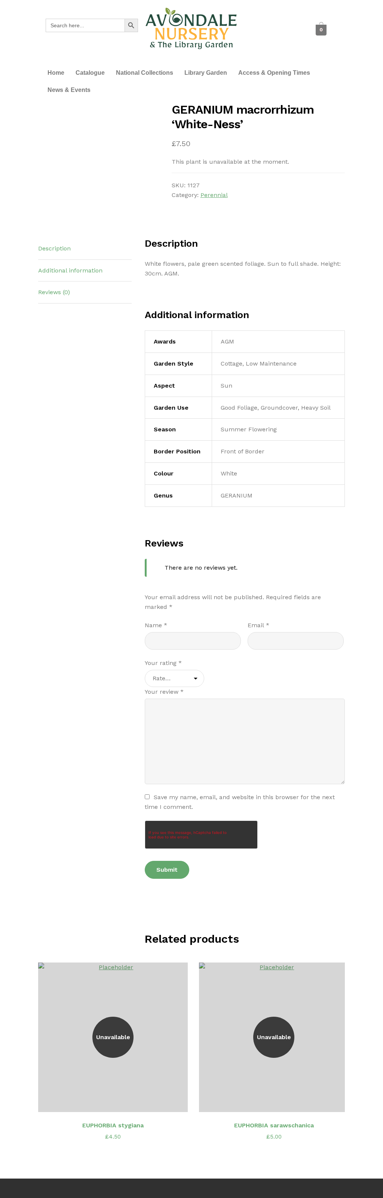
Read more (117, 1101)
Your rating (163, 662)
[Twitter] (276, 22)
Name (156, 625)
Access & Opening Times (274, 73)
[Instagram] (268, 37)
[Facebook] (259, 22)
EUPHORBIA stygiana (113, 1125)
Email (258, 625)
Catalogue (90, 73)
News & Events (69, 90)
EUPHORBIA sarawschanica (274, 1125)
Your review (164, 691)
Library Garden (205, 73)
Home (56, 73)
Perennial (214, 194)
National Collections (144, 73)
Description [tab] (54, 248)
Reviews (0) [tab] (54, 292)
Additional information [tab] (70, 270)
